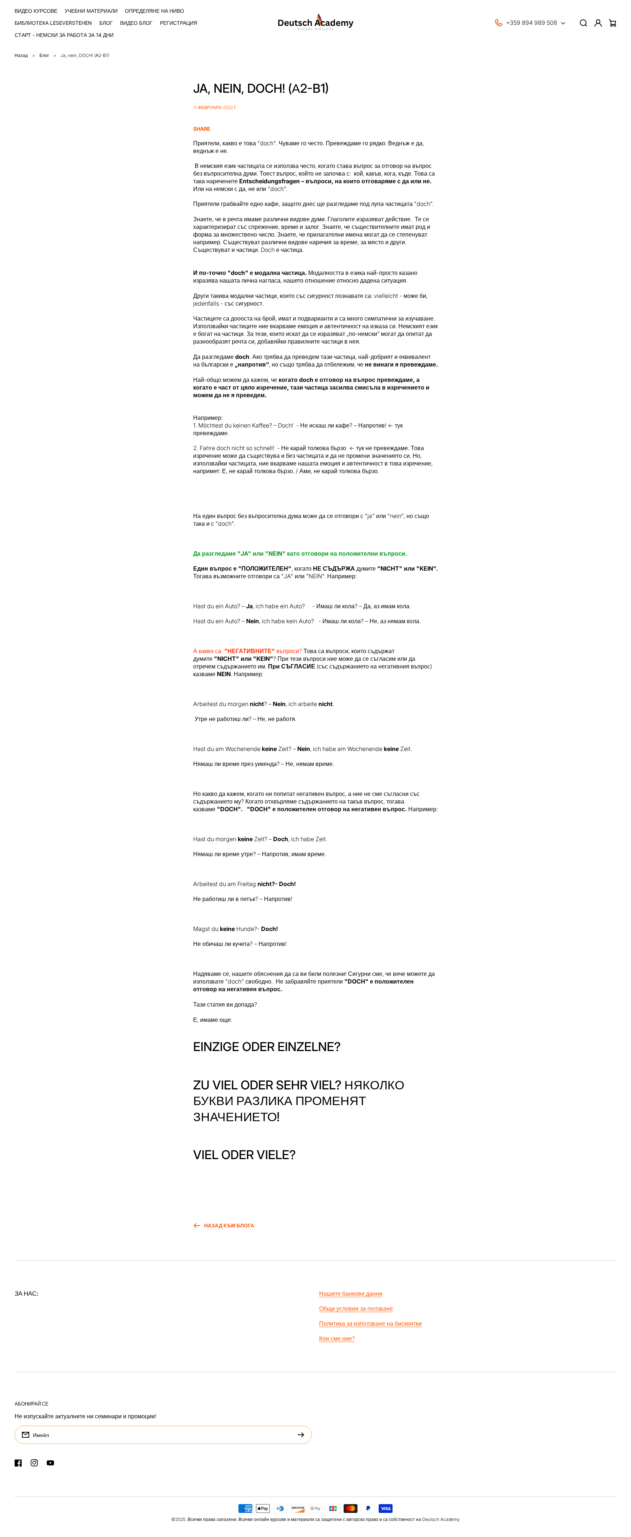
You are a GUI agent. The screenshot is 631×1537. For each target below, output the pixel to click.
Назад (21, 55)
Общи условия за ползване (356, 1308)
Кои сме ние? (337, 1338)
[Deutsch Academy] (316, 22)
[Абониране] (303, 1435)
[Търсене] (583, 23)
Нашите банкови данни (350, 1293)
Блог (44, 55)
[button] (315, 129)
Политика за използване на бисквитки (370, 1323)
